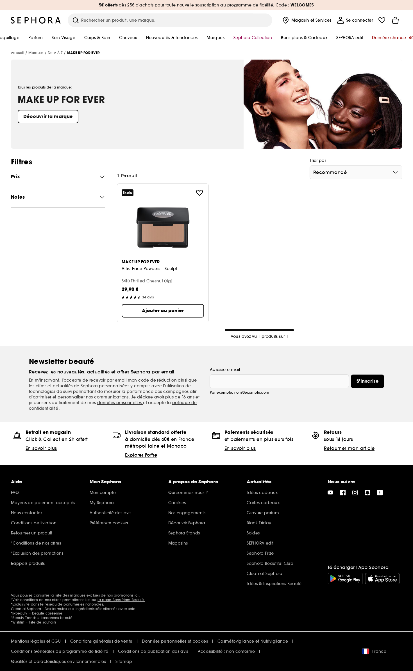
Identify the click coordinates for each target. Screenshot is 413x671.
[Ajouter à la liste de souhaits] (199, 192)
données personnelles (120, 402)
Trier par (318, 160)
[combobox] (356, 172)
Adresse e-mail (225, 369)
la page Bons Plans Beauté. (121, 600)
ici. (137, 595)
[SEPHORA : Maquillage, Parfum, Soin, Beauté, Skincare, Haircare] (36, 20)
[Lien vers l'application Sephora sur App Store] (382, 578)
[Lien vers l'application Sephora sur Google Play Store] (345, 578)
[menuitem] (306, 20)
